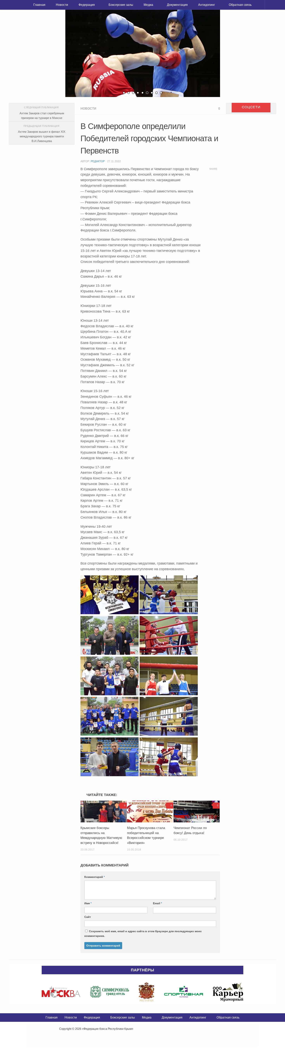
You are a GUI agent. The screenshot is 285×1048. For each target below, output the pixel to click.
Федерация (87, 4)
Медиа (148, 4)
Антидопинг (206, 4)
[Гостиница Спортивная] (183, 992)
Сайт (87, 916)
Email (157, 903)
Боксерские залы (121, 4)
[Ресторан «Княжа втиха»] (146, 991)
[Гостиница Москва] (61, 992)
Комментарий (94, 876)
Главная (39, 4)
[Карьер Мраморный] (228, 991)
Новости (62, 4)
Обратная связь (240, 4)
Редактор (98, 161)
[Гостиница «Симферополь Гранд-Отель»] (109, 992)
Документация (177, 4)
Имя (88, 903)
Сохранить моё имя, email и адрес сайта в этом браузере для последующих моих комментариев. (143, 933)
